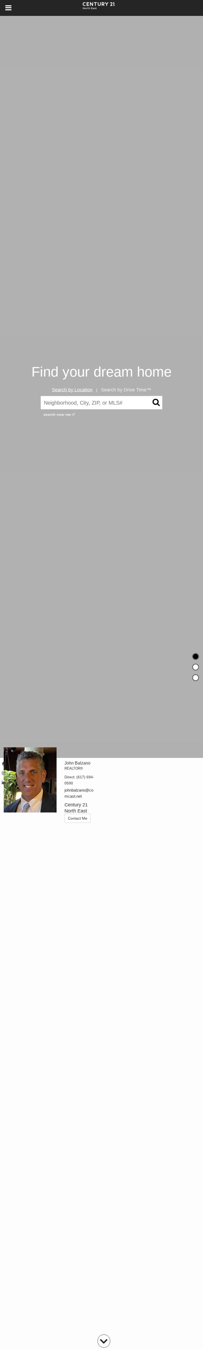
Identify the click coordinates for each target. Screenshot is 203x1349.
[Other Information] (195, 677)
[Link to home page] (101, 8)
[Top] (195, 656)
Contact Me (77, 818)
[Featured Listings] (195, 667)
